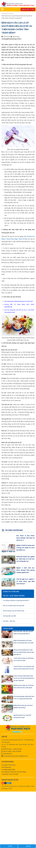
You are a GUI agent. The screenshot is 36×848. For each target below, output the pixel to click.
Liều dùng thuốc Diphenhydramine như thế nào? (18, 301)
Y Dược (10, 13)
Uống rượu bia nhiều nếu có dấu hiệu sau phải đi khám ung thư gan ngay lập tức (23, 652)
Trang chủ (5, 13)
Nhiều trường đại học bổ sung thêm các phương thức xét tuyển (23, 641)
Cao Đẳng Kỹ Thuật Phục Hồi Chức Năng (13, 772)
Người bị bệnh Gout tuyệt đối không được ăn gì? (22, 716)
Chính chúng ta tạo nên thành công (13, 611)
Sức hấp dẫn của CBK (9, 616)
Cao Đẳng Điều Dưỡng (8, 769)
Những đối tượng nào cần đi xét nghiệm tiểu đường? (23, 706)
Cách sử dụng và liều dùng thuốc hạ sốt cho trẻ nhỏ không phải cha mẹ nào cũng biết (23, 678)
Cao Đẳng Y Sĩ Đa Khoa (8, 765)
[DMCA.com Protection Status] (18, 732)
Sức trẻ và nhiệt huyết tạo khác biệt (13, 605)
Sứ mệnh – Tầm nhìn (9, 621)
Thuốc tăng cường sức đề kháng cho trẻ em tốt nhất (23, 659)
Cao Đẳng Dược (6, 767)
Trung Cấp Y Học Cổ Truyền (9, 774)
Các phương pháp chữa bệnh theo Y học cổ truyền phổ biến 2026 (23, 697)
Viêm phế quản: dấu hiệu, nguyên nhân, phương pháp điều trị (23, 632)
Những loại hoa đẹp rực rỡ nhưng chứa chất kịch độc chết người (23, 686)
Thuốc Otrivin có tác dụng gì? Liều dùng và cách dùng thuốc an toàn (23, 667)
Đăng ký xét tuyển (28, 9)
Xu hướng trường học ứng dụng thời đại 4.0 (16, 600)
